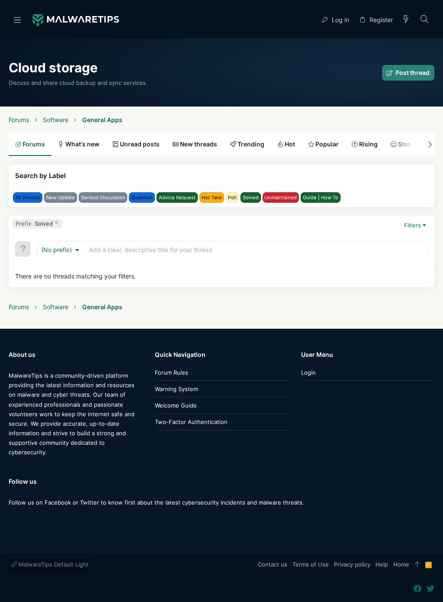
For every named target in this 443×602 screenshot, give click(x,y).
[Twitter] (25, 519)
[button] (17, 19)
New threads (198, 144)
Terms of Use (310, 564)
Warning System (176, 388)
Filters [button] (412, 225)
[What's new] (406, 19)
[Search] (424, 19)
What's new (82, 144)
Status (407, 144)
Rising (368, 144)
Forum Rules (171, 372)
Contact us (272, 564)
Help (382, 564)
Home (401, 564)
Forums (33, 144)
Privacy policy (352, 564)
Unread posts (139, 144)
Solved (34, 223)
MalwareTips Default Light (53, 564)
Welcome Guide (176, 405)
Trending (250, 144)
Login (308, 372)
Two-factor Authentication (191, 421)
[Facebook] (12, 519)
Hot (289, 144)
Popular (326, 144)
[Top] (417, 565)
